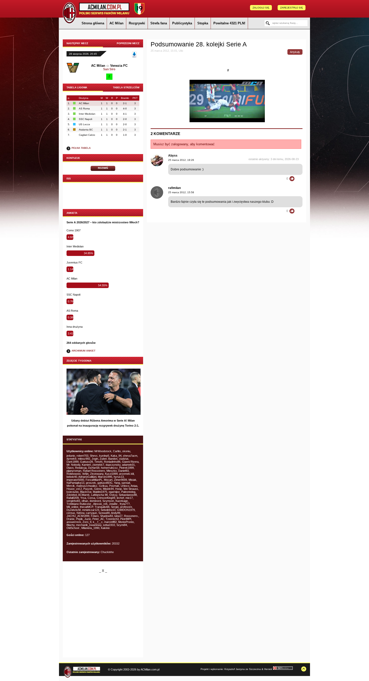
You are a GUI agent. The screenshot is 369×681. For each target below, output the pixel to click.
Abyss (172, 155)
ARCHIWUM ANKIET (83, 350)
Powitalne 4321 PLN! (229, 23)
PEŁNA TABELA (81, 148)
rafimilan (174, 188)
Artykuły (295, 51)
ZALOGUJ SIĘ (261, 7)
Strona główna (93, 23)
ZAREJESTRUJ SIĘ (291, 7)
